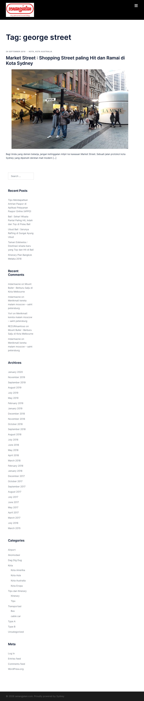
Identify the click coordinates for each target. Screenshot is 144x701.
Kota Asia (16, 575)
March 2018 (14, 460)
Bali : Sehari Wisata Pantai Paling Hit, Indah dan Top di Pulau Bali (20, 220)
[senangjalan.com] (20, 9)
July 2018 (13, 439)
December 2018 (16, 413)
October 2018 (15, 424)
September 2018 (17, 429)
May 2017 (13, 507)
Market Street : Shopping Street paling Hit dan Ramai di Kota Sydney (65, 60)
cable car (16, 616)
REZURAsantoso (16, 326)
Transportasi (14, 606)
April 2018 (13, 455)
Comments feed (16, 663)
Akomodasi (14, 555)
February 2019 (15, 403)
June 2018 (13, 444)
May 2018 (13, 450)
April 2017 (13, 512)
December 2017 (16, 476)
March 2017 (14, 517)
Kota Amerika (18, 570)
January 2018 (15, 470)
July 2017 (13, 497)
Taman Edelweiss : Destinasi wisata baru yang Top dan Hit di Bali (21, 246)
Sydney (60, 696)
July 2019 (13, 392)
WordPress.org (16, 669)
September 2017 (16, 486)
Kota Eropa (17, 585)
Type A (11, 621)
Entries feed (14, 658)
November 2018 (16, 418)
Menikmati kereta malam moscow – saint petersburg (20, 304)
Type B (11, 626)
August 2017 (14, 491)
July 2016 (13, 523)
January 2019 (15, 408)
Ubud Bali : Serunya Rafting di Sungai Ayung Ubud (20, 233)
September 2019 (17, 382)
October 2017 (15, 481)
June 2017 (13, 502)
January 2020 (15, 372)
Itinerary (15, 595)
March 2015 (14, 528)
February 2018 (15, 465)
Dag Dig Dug (15, 560)
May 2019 (13, 398)
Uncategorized (16, 631)
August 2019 (14, 387)
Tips (13, 601)
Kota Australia (43, 51)
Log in (11, 653)
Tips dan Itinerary (17, 591)
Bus (13, 610)
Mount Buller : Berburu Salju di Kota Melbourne (20, 288)
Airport (12, 549)
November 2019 (16, 377)
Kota (31, 51)
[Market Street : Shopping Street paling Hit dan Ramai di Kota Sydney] (70, 108)
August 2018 (14, 434)
